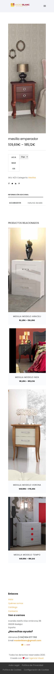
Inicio (10, 599)
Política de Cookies (12, 669)
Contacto (13, 611)
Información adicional (18, 195)
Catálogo (12, 607)
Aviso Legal (14, 665)
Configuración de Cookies (36, 669)
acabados (13, 163)
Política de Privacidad (32, 665)
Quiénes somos (15, 603)
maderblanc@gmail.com (27, 640)
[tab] (27, 195)
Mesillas (32, 177)
